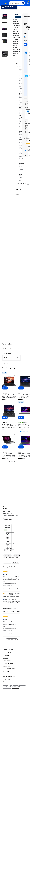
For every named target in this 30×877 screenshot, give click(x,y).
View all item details (21, 183)
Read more (5, 581)
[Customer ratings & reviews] (19, 507)
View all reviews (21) (11, 639)
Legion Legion (6, 666)
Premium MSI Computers (9, 676)
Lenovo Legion (6, 671)
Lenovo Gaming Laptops (8, 673)
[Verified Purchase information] (15, 571)
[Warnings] (19, 363)
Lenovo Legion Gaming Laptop (10, 652)
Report (18, 588)
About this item (7, 344)
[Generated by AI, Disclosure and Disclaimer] (9, 550)
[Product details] (19, 349)
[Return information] (25, 41)
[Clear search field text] (20, 3)
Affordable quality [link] (10, 532)
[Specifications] (19, 353)
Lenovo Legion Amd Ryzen (9, 663)
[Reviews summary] (22, 58)
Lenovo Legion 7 (7, 660)
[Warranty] (18, 357)
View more (10, 461)
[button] (17, 65)
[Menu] (2, 3)
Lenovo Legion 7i (7, 655)
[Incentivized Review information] (12, 585)
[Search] (23, 3)
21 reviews (10, 513)
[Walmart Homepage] (6, 3)
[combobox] (17, 3)
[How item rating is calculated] (18, 515)
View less (12, 549)
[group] (19, 58)
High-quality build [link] (10, 543)
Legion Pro (5, 658)
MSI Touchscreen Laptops (9, 668)
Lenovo (15, 19)
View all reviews (8, 519)
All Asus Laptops (7, 681)
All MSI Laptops (6, 679)
